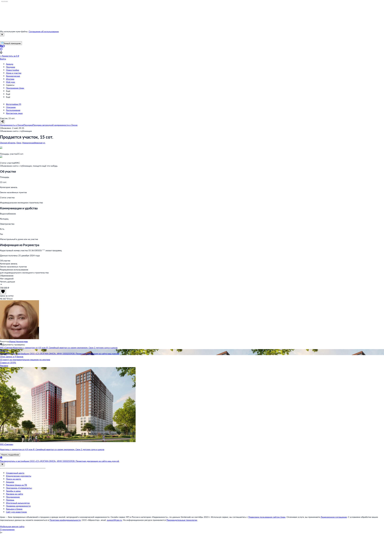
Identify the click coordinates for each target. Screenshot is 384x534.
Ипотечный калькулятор (18, 502)
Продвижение (13, 496)
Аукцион (10, 481)
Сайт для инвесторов (16, 511)
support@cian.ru (114, 520)
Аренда (9, 64)
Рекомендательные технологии (181, 520)
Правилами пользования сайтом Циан (266, 517)
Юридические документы (18, 475)
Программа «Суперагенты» (19, 487)
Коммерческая (13, 76)
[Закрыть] (2, 34)
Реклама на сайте (14, 493)
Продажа (10, 67)
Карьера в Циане (14, 508)
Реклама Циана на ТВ (16, 484)
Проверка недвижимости (18, 505)
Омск (18, 142)
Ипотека (10, 79)
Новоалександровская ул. (33, 142)
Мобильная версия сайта (12, 526)
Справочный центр (15, 472)
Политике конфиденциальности (65, 520)
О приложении (7, 529)
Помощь (10, 499)
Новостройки (12, 70)
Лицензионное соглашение (334, 517)
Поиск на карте (13, 478)
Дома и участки (13, 73)
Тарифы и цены (13, 490)
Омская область (7, 142)
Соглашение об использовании (44, 31)
